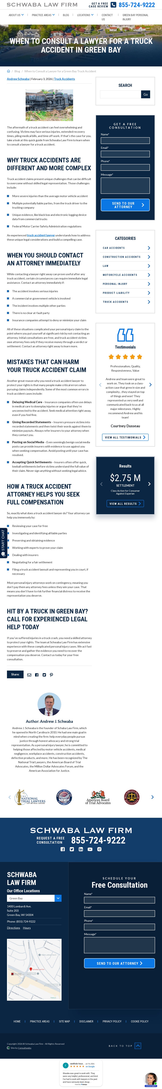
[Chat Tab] (81, 544)
